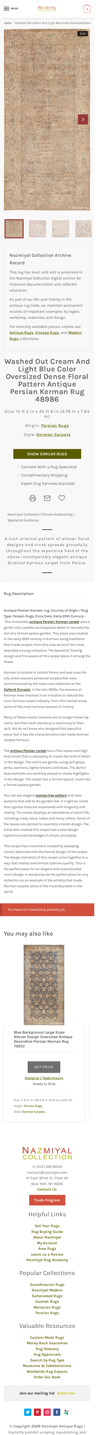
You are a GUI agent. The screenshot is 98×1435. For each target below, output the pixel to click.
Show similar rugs (47, 454)
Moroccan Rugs (47, 1307)
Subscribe (66, 1393)
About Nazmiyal (47, 1237)
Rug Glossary (47, 1349)
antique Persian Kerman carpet (54, 622)
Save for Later (61, 498)
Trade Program (47, 1200)
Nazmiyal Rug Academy (47, 1260)
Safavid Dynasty (17, 689)
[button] (83, 119)
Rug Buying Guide (47, 1231)
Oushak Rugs (47, 1301)
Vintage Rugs (47, 332)
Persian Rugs (55, 425)
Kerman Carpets (53, 434)
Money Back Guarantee (47, 1343)
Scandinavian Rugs (47, 1284)
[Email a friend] (47, 498)
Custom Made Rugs (47, 1337)
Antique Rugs (21, 332)
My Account (47, 1243)
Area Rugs (47, 1248)
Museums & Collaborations (47, 1365)
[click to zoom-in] (47, 119)
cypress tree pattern (51, 795)
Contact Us (47, 1189)
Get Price (44, 1067)
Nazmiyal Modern (47, 1290)
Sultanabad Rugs (47, 1296)
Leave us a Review (47, 1254)
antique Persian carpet (28, 751)
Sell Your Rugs (47, 1226)
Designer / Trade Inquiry (44, 1078)
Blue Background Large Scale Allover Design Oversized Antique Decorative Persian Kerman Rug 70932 (43, 1039)
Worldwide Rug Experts (47, 1371)
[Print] (32, 498)
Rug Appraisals (47, 1354)
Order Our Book (47, 1377)
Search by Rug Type (47, 1360)
